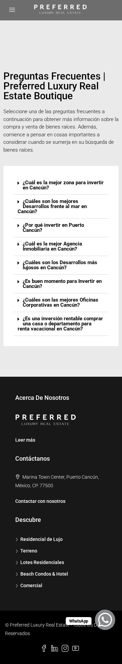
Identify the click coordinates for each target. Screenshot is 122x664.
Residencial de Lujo (41, 539)
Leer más (25, 440)
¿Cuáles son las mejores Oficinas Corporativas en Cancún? (60, 302)
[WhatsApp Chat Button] (105, 620)
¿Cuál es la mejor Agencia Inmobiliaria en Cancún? (52, 246)
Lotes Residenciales (42, 562)
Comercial (31, 585)
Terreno (28, 551)
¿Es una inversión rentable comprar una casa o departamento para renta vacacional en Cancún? (60, 324)
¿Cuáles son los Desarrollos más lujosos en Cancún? (60, 265)
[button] (61, 185)
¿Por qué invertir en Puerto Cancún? (53, 227)
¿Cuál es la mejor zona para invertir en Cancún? (63, 185)
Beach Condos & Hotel (44, 574)
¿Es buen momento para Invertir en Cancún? (62, 283)
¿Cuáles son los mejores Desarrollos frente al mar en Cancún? (52, 206)
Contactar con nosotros (40, 501)
